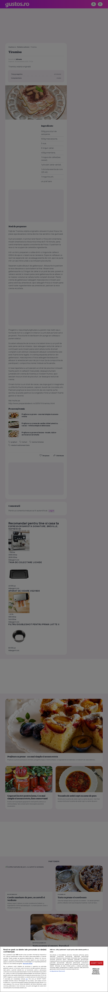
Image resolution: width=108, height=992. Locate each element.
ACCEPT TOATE (96, 963)
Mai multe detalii (27, 963)
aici (27, 979)
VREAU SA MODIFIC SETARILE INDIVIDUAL (96, 971)
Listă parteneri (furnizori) (57, 971)
